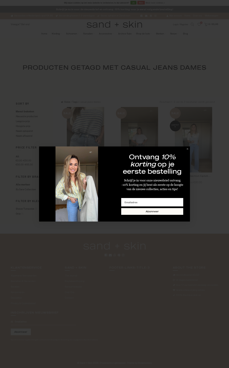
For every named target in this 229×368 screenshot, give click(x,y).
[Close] (186, 149)
